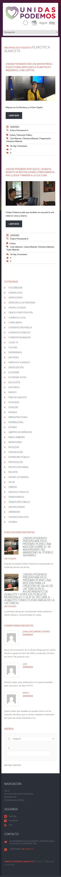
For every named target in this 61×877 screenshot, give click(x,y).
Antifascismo (16, 297)
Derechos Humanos (19, 362)
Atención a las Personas (22, 302)
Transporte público (19, 501)
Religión (13, 472)
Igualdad (13, 407)
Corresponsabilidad (20, 337)
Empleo (12, 392)
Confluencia (15, 322)
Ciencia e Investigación (21, 312)
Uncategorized (17, 506)
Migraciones (15, 442)
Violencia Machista (19, 516)
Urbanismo (14, 511)
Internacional (16, 422)
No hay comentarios (18, 146)
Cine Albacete (15, 138)
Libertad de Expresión (20, 432)
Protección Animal (19, 467)
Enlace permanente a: (19, 130)
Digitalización (16, 367)
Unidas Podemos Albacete (19, 861)
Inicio (6, 791)
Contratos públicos (20, 332)
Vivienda (13, 521)
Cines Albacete (16, 247)
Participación (16, 452)
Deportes (14, 357)
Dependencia (15, 352)
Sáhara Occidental (19, 477)
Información (10, 797)
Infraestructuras (18, 417)
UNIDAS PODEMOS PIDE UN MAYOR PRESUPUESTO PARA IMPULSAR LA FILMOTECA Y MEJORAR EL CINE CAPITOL (29, 67)
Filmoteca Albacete (30, 138)
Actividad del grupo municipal (18, 794)
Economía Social (18, 377)
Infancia (13, 412)
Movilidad (14, 447)
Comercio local (17, 317)
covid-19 (13, 342)
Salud (12, 482)
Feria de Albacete (18, 397)
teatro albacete (12, 250)
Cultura (12, 135)
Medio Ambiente (17, 437)
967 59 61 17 (27, 849)
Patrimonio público (24, 135)
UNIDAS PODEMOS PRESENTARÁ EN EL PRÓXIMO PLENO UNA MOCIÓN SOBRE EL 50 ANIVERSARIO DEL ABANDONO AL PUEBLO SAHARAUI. (38, 546)
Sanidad (13, 486)
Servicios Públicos (19, 491)
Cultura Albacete (30, 247)
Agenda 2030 (15, 292)
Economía (14, 372)
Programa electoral (14, 800)
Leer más (14, 115)
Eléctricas (14, 387)
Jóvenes (13, 427)
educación (14, 382)
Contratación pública (20, 327)
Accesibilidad (15, 287)
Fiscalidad (14, 402)
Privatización (16, 462)
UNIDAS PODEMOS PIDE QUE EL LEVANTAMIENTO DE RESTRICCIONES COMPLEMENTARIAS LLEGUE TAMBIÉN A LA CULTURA (30, 172)
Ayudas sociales (17, 307)
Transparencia (16, 496)
